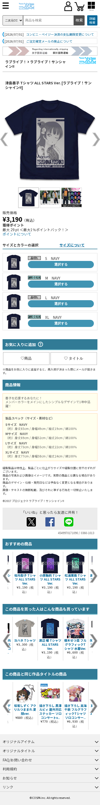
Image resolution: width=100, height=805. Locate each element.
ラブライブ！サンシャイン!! (35, 64)
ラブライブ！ (16, 61)
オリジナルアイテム (19, 741)
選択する (61, 264)
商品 (28, 358)
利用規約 (10, 768)
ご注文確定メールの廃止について (49, 41)
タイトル (76, 358)
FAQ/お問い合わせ (17, 759)
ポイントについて (17, 233)
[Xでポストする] (31, 524)
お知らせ (10, 778)
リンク (8, 786)
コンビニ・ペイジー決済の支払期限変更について (60, 34)
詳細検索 (92, 20)
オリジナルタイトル (19, 750)
